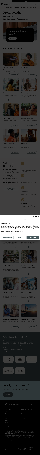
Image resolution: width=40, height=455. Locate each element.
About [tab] (35, 219)
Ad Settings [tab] (25, 219)
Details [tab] (15, 219)
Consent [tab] (5, 219)
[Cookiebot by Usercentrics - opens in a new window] (34, 217)
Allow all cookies (33, 237)
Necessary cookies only (7, 237)
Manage (19, 237)
